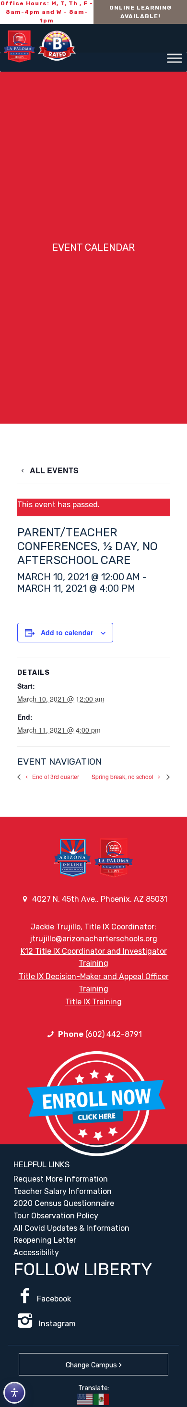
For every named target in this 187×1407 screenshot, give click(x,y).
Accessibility (36, 1252)
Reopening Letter (44, 1240)
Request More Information (60, 1178)
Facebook (54, 1298)
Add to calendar (67, 632)
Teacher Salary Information (62, 1191)
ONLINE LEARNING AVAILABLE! (140, 12)
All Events (53, 470)
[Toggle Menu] (174, 58)
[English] (85, 1399)
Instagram (56, 1323)
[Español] (102, 1399)
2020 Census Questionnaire (63, 1203)
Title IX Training (93, 1001)
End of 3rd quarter (55, 776)
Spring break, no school (123, 776)
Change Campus (91, 1365)
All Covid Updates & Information (71, 1228)
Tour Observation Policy (55, 1215)
